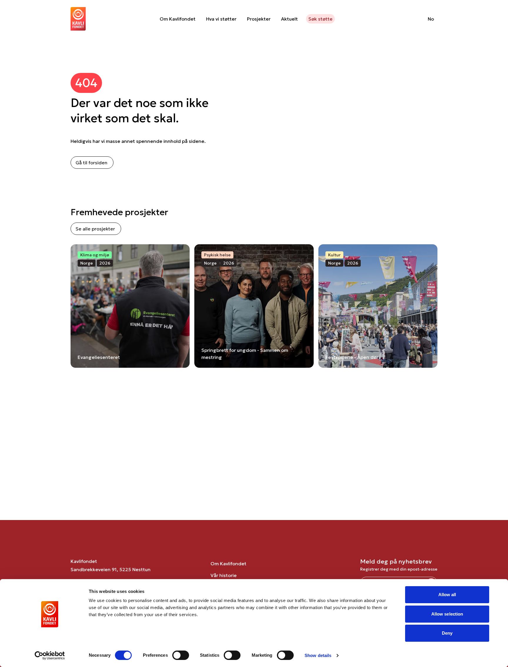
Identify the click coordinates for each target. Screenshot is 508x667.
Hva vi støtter (221, 19)
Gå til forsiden (91, 163)
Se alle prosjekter (95, 229)
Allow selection (447, 613)
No (431, 19)
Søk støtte (320, 19)
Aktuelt (289, 19)
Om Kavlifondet (177, 19)
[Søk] (408, 19)
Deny (447, 633)
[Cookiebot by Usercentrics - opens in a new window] (50, 655)
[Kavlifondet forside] (78, 19)
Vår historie (223, 575)
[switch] (180, 655)
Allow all (447, 594)
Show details (318, 655)
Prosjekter (258, 19)
